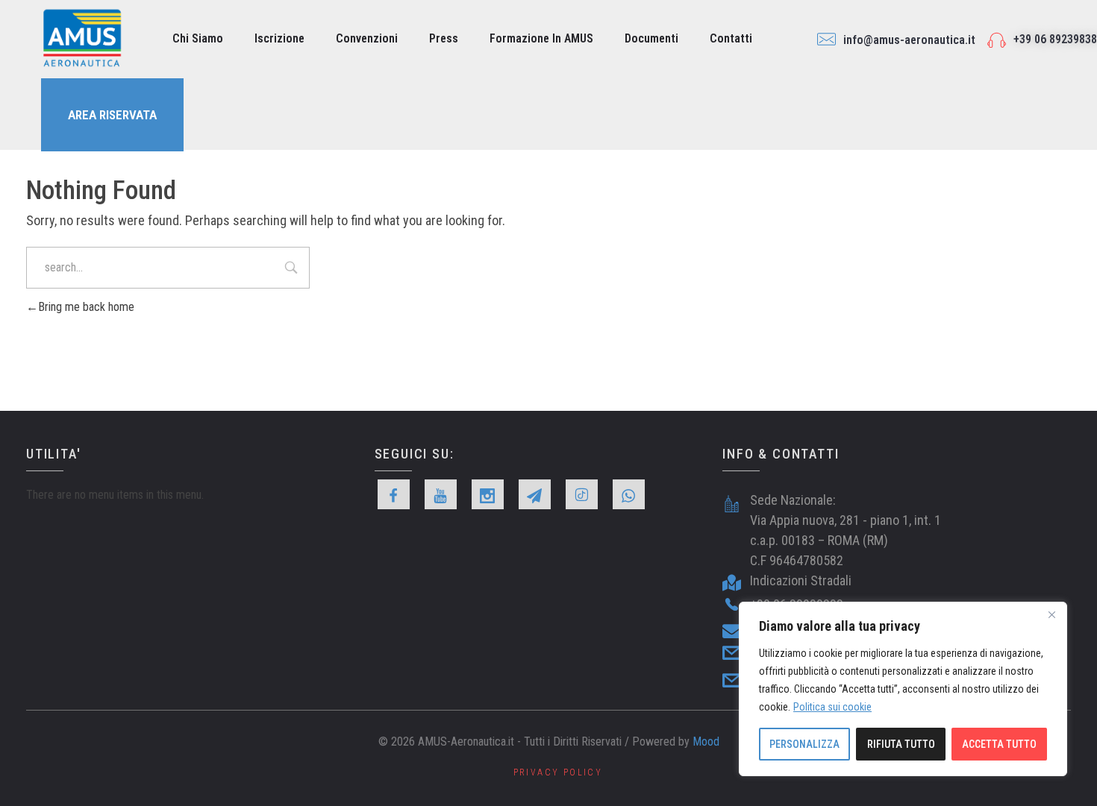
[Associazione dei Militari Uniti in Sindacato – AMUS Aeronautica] (82, 38)
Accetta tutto (999, 744)
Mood (706, 741)
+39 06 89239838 (1055, 39)
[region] (903, 689)
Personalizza (804, 744)
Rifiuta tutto (901, 744)
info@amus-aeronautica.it (909, 40)
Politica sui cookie (832, 707)
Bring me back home (86, 307)
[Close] (1051, 614)
